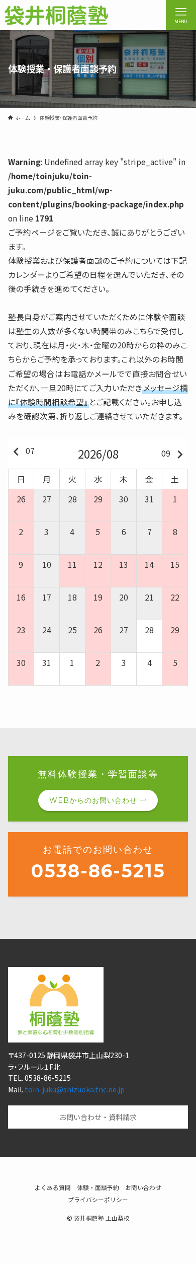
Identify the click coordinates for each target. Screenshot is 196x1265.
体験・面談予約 (98, 1187)
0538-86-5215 (98, 871)
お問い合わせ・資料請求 (98, 1117)
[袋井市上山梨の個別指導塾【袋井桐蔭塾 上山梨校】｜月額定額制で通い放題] (56, 15)
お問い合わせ (143, 1187)
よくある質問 (53, 1187)
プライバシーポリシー (98, 1199)
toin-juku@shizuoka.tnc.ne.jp (75, 1089)
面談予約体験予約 (98, 1250)
